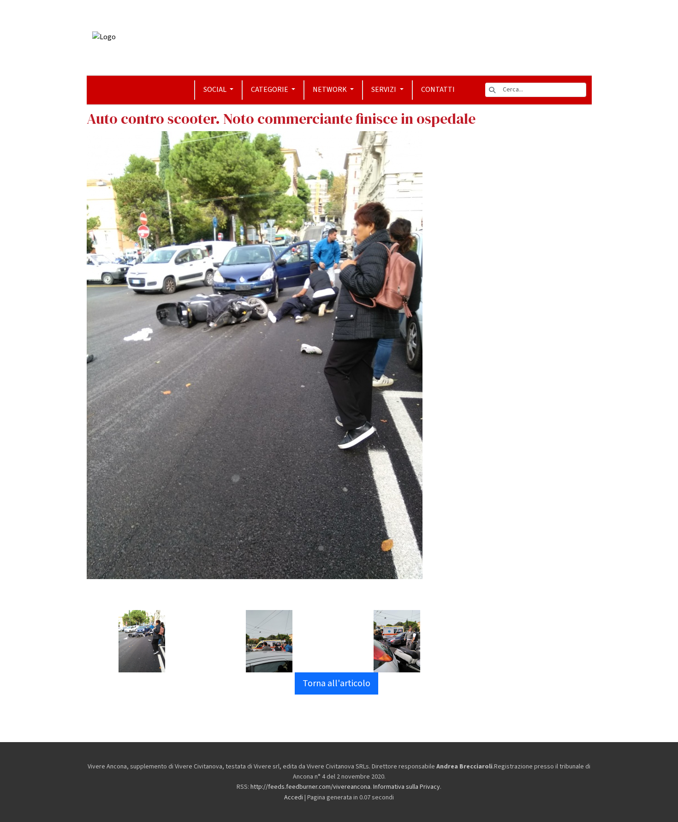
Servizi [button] (384, 90)
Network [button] (330, 90)
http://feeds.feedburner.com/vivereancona (310, 787)
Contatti (438, 90)
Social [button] (215, 90)
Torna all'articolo (336, 683)
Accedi (293, 797)
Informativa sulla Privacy (406, 787)
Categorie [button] (270, 90)
